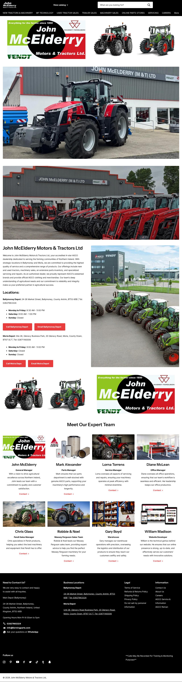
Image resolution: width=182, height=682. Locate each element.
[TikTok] (37, 662)
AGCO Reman (161, 607)
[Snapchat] (49, 662)
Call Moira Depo (14, 363)
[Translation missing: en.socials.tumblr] (43, 662)
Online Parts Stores (133, 13)
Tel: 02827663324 (77, 597)
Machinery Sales (109, 13)
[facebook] (24, 662)
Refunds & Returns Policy (136, 591)
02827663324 (14, 623)
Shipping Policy (131, 595)
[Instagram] (4, 662)
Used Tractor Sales (68, 13)
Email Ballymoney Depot (50, 327)
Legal (127, 582)
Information (161, 582)
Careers (166, 13)
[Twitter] (30, 662)
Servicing (153, 13)
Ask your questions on (22, 632)
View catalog (59, 5)
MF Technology (44, 13)
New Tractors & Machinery (18, 13)
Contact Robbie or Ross (23, 231)
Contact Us (160, 587)
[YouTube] (17, 662)
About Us (159, 591)
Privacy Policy (130, 599)
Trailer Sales (89, 13)
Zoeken (149, 5)
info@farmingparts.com (18, 628)
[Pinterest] (11, 662)
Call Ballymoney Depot (17, 327)
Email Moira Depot (40, 363)
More (176, 13)
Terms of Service (132, 587)
